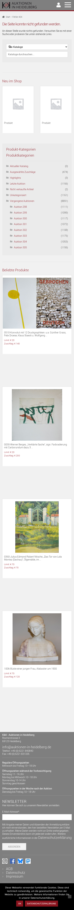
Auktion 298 (20, 206)
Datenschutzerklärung (55, 837)
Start (8, 16)
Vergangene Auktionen (22, 201)
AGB (9, 868)
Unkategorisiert (18, 195)
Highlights (15, 177)
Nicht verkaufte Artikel (22, 189)
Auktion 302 (20, 230)
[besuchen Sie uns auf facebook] (12, 861)
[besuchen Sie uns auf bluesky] (20, 861)
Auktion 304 (20, 241)
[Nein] (69, 896)
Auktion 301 (20, 224)
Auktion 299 (20, 212)
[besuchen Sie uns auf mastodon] (28, 861)
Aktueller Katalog (19, 166)
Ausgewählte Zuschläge (22, 172)
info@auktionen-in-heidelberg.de (26, 747)
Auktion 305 (20, 247)
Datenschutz (15, 872)
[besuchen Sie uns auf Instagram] (4, 861)
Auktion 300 (20, 218)
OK (19, 903)
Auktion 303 (20, 235)
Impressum (14, 876)
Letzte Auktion (17, 183)
